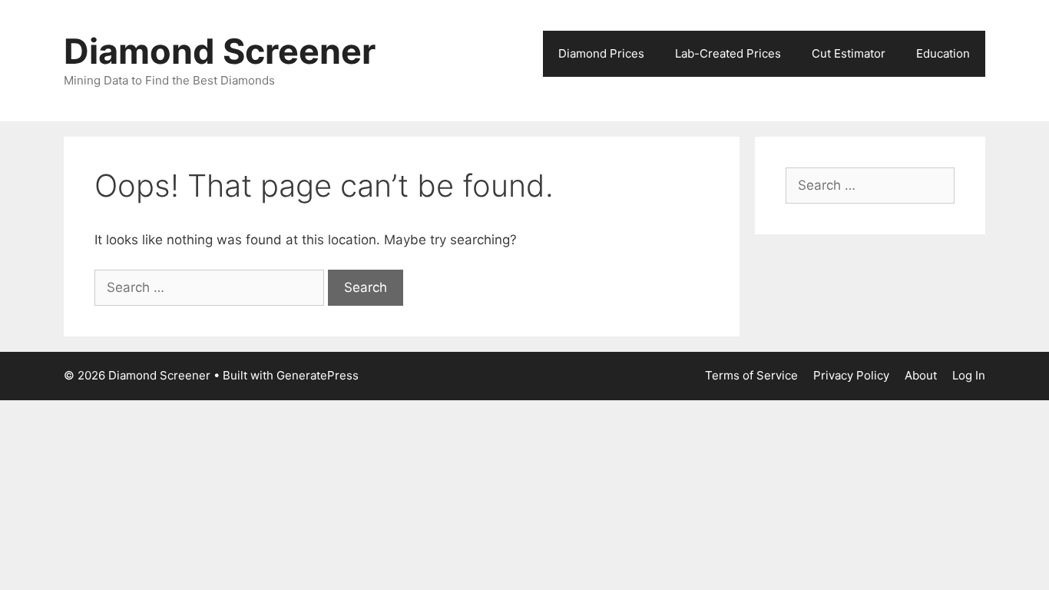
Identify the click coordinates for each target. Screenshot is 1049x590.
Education (943, 53)
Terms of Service (751, 375)
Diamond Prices (601, 53)
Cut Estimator (848, 53)
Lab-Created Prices (728, 53)
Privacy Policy (851, 375)
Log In (968, 375)
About (921, 375)
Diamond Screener (220, 51)
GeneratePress (317, 375)
